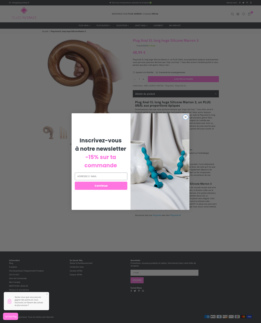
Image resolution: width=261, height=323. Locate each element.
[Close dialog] (185, 117)
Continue (101, 186)
